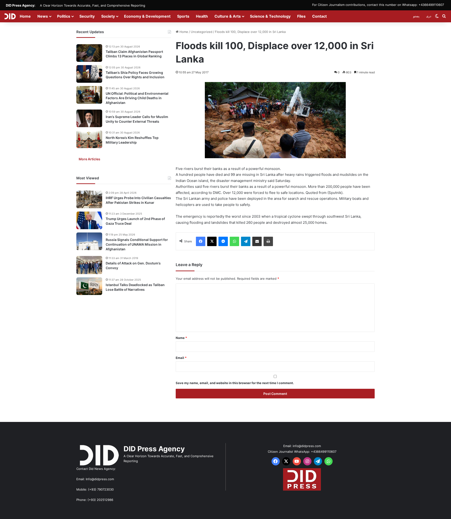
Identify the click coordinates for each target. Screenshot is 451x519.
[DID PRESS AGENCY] (10, 16)
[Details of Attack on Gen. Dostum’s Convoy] (89, 265)
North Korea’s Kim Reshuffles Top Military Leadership (132, 140)
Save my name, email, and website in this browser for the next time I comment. (235, 383)
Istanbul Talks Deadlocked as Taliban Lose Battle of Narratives (135, 287)
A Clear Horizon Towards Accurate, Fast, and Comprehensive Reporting (92, 5)
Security (87, 16)
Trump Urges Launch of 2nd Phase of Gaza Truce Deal (135, 221)
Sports (183, 16)
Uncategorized (201, 32)
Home (25, 16)
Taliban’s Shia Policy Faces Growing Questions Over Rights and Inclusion (135, 75)
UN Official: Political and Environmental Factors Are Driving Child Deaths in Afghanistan (137, 98)
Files (301, 16)
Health (202, 16)
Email (181, 358)
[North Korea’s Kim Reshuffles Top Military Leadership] (89, 139)
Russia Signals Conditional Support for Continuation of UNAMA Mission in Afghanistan (137, 244)
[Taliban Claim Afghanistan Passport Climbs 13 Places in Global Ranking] (89, 53)
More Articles (89, 159)
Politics (63, 16)
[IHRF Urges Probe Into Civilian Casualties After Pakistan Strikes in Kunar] (89, 199)
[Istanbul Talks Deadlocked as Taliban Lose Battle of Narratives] (89, 286)
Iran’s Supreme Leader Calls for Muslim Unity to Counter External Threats (137, 119)
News (42, 16)
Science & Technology (270, 16)
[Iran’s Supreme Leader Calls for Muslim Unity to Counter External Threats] (89, 118)
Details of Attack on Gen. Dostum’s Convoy (133, 265)
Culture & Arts (227, 16)
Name (181, 338)
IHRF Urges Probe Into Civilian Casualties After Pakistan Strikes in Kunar (138, 200)
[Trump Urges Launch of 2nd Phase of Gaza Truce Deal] (89, 220)
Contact (319, 16)
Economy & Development (147, 16)
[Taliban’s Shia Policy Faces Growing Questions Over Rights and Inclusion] (89, 74)
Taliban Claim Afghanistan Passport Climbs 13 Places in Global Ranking (134, 54)
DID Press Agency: (20, 5)
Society (108, 16)
